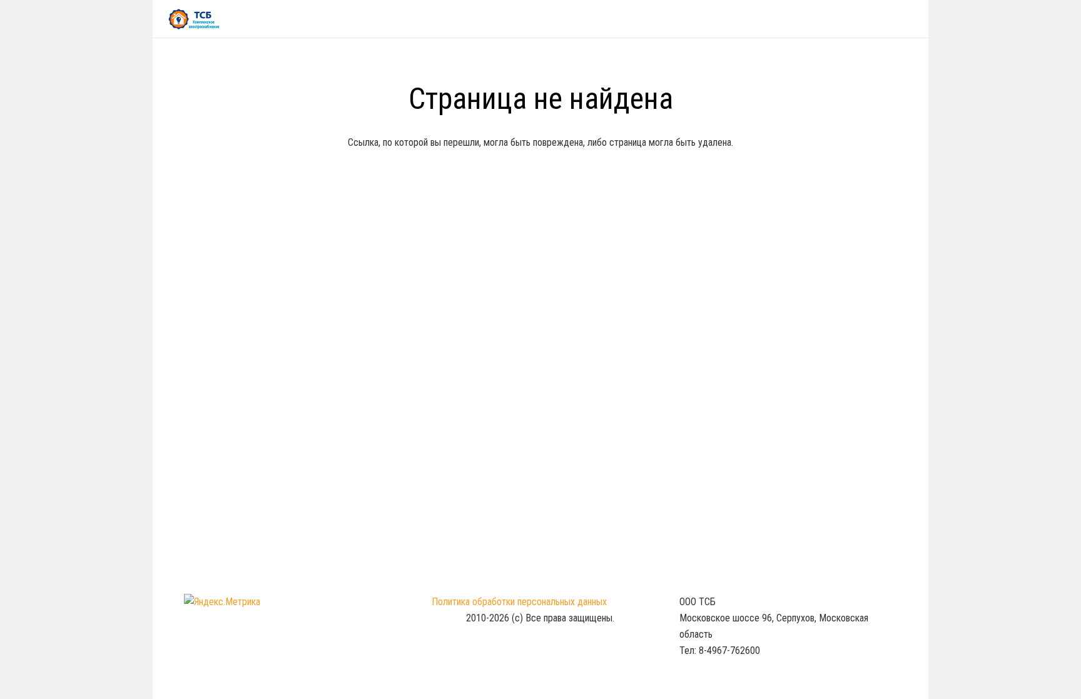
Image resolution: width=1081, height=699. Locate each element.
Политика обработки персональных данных (519, 602)
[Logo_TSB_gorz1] (194, 19)
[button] (907, 18)
